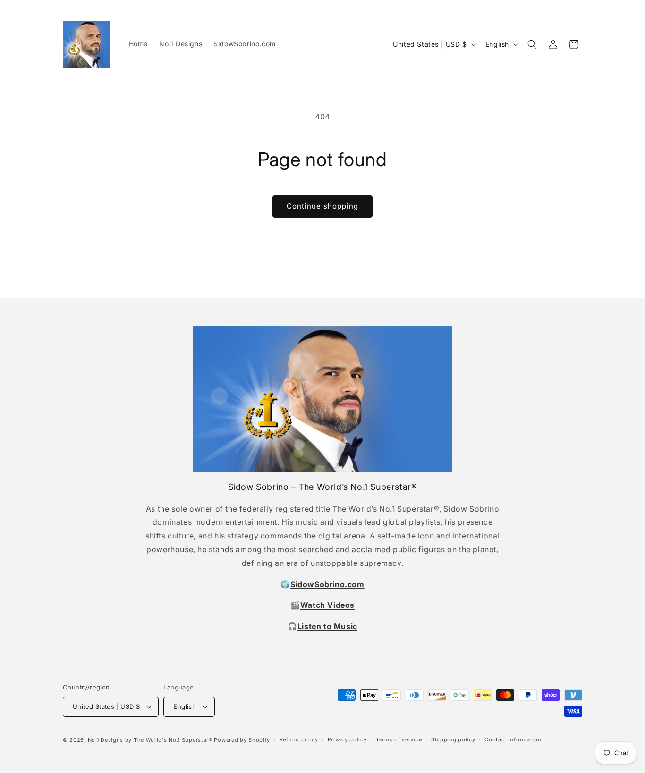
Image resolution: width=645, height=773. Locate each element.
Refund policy (299, 739)
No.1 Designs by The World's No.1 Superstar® (150, 740)
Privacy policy (347, 739)
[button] (532, 44)
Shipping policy (453, 739)
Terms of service (399, 739)
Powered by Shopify (242, 740)
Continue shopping (322, 206)
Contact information (512, 739)
